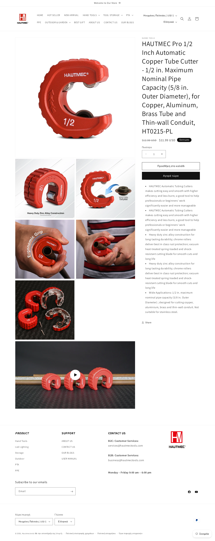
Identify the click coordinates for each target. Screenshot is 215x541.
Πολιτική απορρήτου (106, 533)
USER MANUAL (69, 458)
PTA (17, 464)
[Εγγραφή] (71, 491)
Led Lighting (22, 446)
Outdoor (19, 458)
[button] (91, 15)
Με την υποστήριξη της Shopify (48, 533)
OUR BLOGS (68, 452)
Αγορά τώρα (171, 175)
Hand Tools (21, 440)
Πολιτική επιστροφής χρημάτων (80, 533)
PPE (17, 470)
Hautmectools (28, 533)
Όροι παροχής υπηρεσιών (130, 533)
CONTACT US (68, 446)
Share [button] (148, 322)
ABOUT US (67, 440)
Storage (19, 452)
